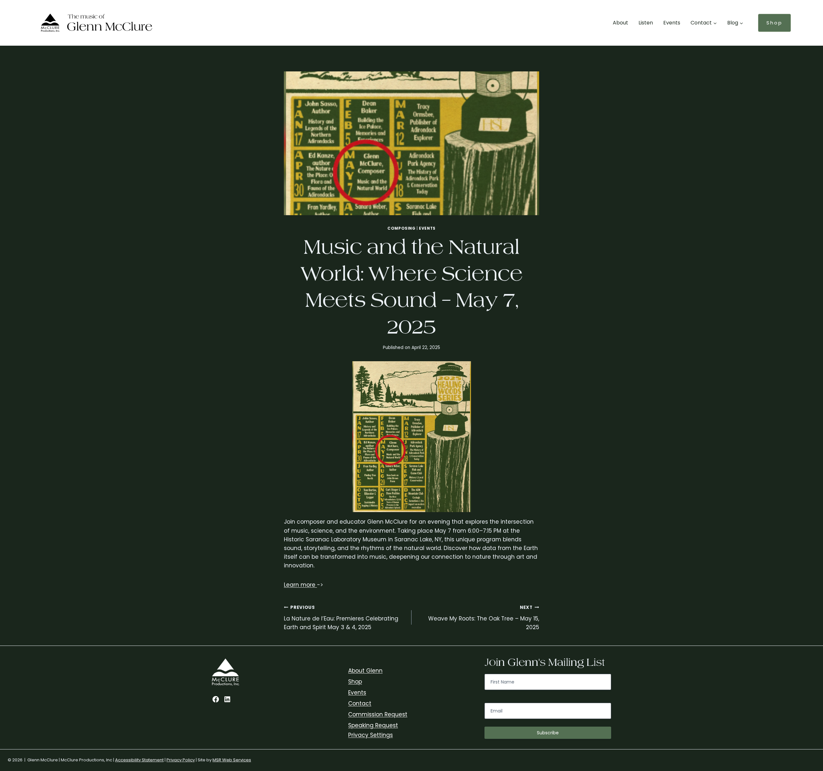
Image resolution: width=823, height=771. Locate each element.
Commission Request (377, 714)
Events (671, 22)
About (620, 22)
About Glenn (365, 671)
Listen (645, 22)
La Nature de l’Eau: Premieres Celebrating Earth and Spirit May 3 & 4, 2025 (341, 617)
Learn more (300, 585)
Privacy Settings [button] (370, 735)
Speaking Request (373, 725)
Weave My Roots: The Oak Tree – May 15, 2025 (483, 617)
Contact (359, 703)
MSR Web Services (232, 760)
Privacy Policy (181, 760)
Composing (401, 228)
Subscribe (548, 733)
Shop (774, 22)
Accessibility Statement (139, 760)
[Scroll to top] (816, 700)
